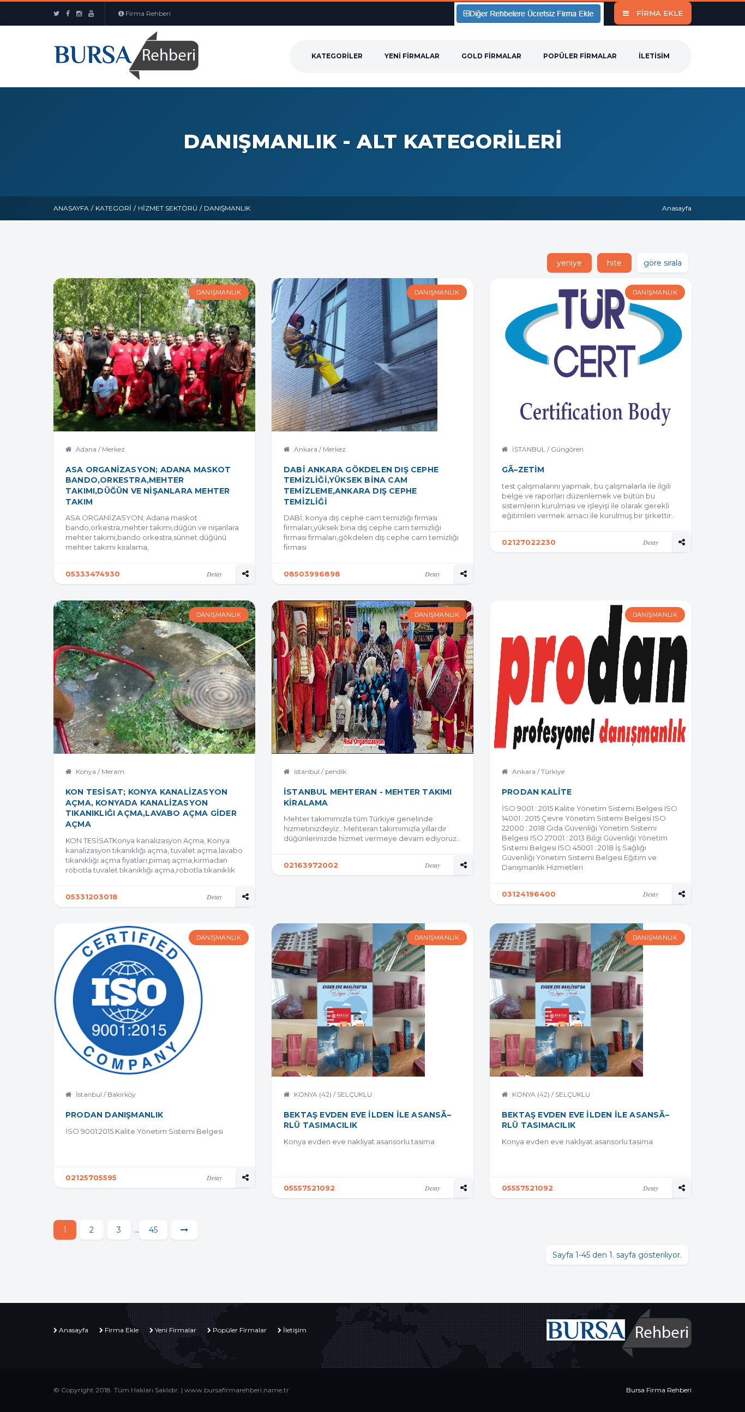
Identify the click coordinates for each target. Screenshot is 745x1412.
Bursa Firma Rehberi (659, 1390)
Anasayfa (71, 208)
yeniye (569, 263)
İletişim (295, 1330)
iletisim (654, 56)
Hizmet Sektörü (167, 208)
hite (614, 263)
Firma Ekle (122, 1330)
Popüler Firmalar (580, 56)
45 (153, 1230)
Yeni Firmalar (412, 56)
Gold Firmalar (491, 56)
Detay (214, 573)
